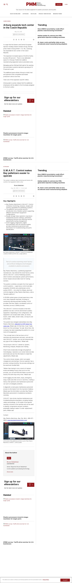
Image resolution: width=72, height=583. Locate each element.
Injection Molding (15, 13)
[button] (4, 4)
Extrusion (26, 13)
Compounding (7, 21)
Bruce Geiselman (19, 185)
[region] (36, 580)
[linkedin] (16, 39)
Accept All (65, 580)
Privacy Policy (46, 579)
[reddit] (21, 39)
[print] (33, 39)
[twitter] (19, 39)
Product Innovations (45, 13)
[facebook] (13, 39)
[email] (24, 39)
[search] (7, 4)
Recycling (33, 13)
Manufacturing (57, 13)
